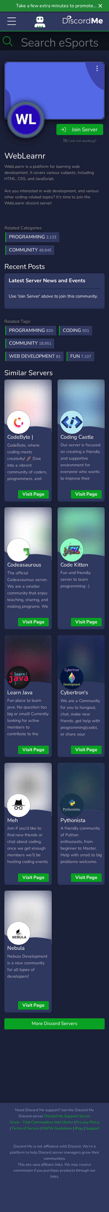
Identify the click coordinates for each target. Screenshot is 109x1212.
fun (80, 356)
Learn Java (20, 692)
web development (35, 356)
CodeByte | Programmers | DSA (25, 445)
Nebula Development (23, 952)
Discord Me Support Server (67, 1116)
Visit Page (33, 494)
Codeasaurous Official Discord (25, 569)
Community (30, 250)
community (30, 343)
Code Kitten (74, 564)
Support (92, 1128)
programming (31, 330)
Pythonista (72, 820)
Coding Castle (77, 436)
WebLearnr (24, 155)
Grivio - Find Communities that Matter (42, 1122)
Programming (32, 237)
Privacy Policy (88, 1122)
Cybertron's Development (76, 696)
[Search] (7, 41)
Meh (12, 820)
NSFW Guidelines (57, 1128)
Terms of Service (26, 1128)
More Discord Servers (54, 1023)
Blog (79, 1128)
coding (76, 330)
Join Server (84, 129)
